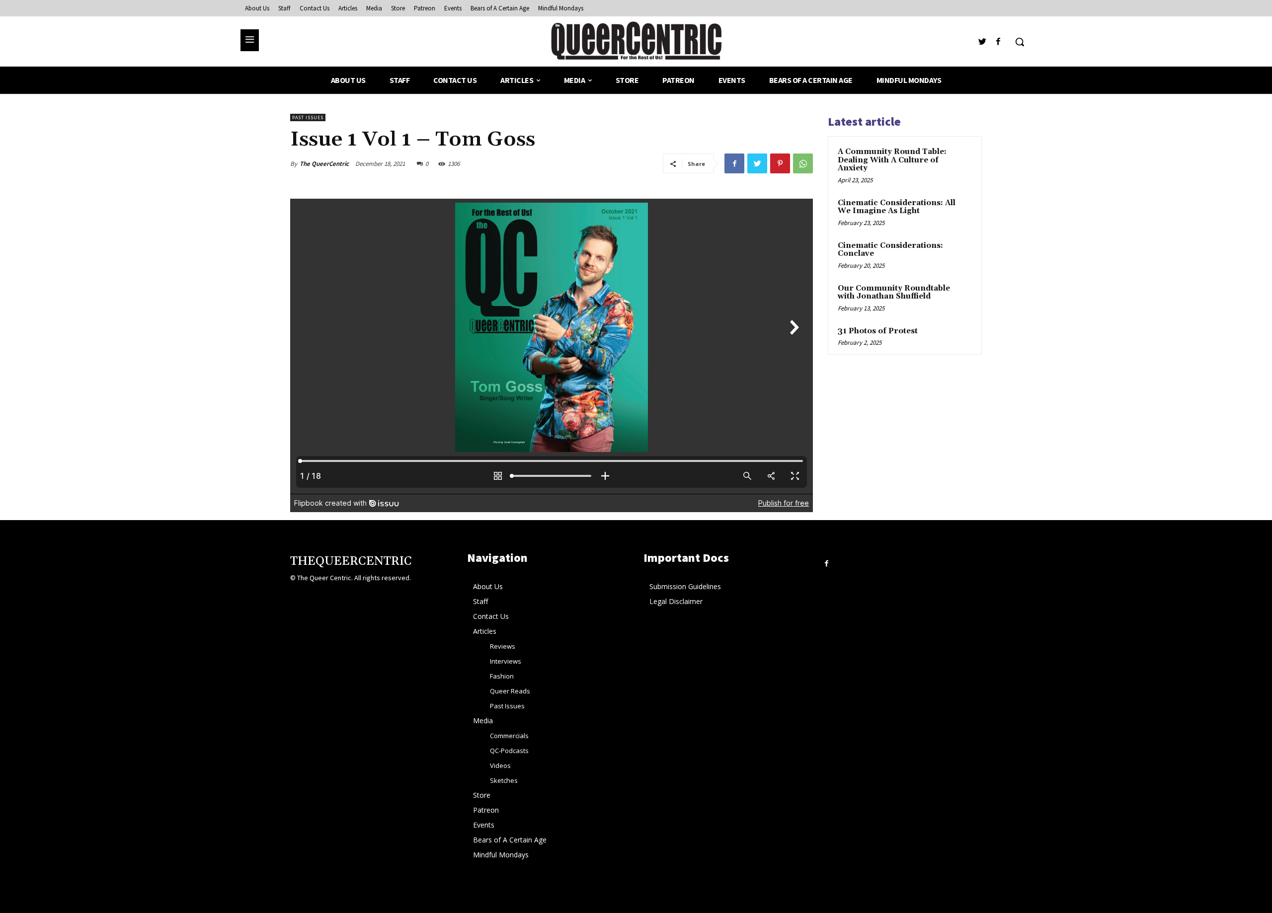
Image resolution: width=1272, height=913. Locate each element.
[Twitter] (982, 42)
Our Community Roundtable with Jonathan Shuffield (894, 293)
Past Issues (307, 117)
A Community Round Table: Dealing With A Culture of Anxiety (892, 160)
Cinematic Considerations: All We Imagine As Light (896, 207)
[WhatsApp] (803, 163)
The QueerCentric (324, 163)
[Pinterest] (780, 163)
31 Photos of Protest (878, 331)
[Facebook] (998, 42)
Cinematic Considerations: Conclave (890, 250)
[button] (1020, 42)
